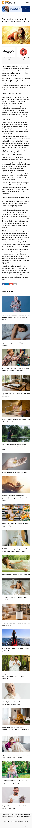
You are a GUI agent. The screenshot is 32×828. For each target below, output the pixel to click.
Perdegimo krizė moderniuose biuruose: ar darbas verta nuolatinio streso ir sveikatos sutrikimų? (14, 676)
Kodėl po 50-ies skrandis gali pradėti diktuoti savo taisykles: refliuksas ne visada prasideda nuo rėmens (16, 317)
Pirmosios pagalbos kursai (16, 821)
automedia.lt (27, 814)
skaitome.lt (4, 816)
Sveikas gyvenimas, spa (7, 14)
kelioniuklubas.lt (19, 814)
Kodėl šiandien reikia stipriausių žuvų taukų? (14, 472)
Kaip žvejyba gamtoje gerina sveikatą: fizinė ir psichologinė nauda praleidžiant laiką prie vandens (15, 447)
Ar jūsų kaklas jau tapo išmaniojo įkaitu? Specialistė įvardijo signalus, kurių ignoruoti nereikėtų (14, 498)
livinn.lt (26, 821)
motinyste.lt (27, 816)
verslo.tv (12, 814)
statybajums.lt (5, 814)
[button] (26, 2)
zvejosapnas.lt (19, 816)
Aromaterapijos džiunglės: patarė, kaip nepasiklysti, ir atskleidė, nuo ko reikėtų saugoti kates (15, 730)
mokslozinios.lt (11, 816)
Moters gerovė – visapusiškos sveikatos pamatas (16, 574)
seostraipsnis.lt (16, 818)
